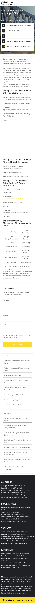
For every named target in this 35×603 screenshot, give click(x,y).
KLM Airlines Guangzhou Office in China (14, 543)
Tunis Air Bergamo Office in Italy (14, 395)
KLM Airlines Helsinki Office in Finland (13, 534)
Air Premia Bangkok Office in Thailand (13, 492)
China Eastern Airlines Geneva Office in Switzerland (17, 536)
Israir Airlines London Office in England (13, 556)
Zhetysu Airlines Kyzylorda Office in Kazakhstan (15, 389)
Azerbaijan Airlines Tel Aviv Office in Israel (14, 563)
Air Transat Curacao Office (12, 375)
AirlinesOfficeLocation (8, 18)
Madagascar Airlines (23, 18)
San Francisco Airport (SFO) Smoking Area (17, 447)
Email (5, 324)
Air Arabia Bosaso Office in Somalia (12, 514)
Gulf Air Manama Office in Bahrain (12, 519)
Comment (6, 300)
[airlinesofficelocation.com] (8, 3)
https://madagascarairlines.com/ (16, 36)
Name (5, 316)
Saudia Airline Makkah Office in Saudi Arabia (15, 517)
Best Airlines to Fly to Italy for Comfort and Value (17, 441)
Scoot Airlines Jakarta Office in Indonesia (14, 497)
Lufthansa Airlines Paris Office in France (14, 521)
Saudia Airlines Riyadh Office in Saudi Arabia (15, 554)
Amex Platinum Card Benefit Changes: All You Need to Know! (17, 461)
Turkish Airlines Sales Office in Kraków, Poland (16, 369)
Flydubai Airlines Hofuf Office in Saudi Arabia (16, 381)
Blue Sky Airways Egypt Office (13, 400)
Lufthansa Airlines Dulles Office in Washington (16, 565)
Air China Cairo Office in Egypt (10, 567)
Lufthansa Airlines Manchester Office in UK (15, 539)
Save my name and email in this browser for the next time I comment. (17, 336)
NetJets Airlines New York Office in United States (17, 362)
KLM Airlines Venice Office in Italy (11, 488)
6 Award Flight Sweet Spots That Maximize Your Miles (17, 468)
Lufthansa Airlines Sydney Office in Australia (15, 490)
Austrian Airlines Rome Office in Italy (12, 541)
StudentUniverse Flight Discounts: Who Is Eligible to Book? (17, 434)
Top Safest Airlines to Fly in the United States (16, 419)
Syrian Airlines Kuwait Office (10, 512)
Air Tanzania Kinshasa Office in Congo (13, 495)
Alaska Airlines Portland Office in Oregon (14, 532)
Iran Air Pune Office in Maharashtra (15, 405)
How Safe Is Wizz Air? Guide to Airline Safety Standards (16, 426)
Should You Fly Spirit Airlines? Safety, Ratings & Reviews (15, 453)
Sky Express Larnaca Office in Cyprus (13, 486)
